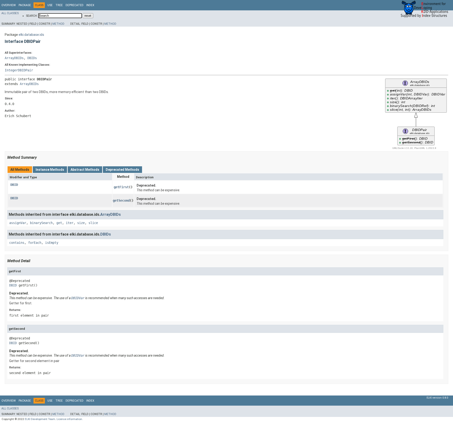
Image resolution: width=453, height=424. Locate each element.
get (59, 223)
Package (25, 5)
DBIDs (32, 58)
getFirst (121, 187)
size (81, 223)
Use (50, 5)
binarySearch (41, 223)
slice (93, 223)
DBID (14, 185)
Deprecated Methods (122, 169)
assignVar (17, 223)
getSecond (121, 200)
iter (69, 223)
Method (58, 23)
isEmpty (51, 243)
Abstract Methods (85, 169)
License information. (70, 419)
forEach (34, 243)
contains (16, 243)
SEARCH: (32, 15)
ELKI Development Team (40, 419)
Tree (59, 5)
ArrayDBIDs (14, 58)
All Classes (10, 13)
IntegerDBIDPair (19, 70)
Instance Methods (50, 169)
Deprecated (75, 5)
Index (90, 5)
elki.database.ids (31, 35)
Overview (8, 5)
